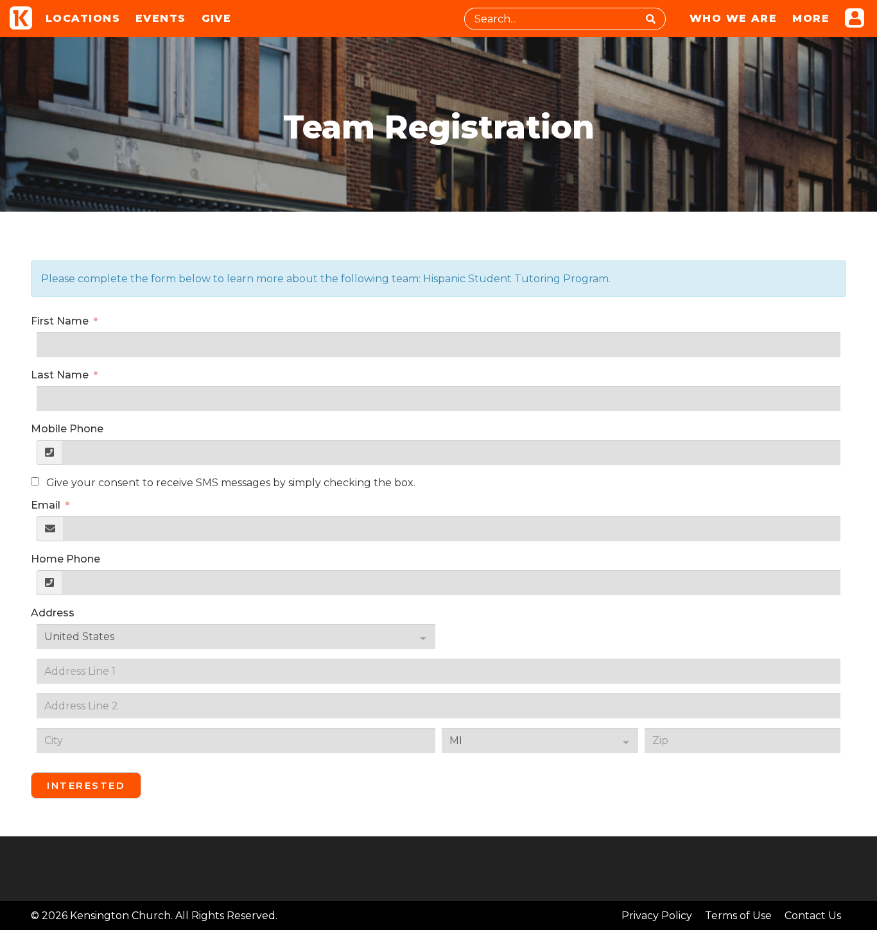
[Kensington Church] (21, 18)
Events (160, 18)
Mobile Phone (67, 429)
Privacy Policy (656, 915)
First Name (61, 321)
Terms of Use (738, 915)
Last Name (61, 375)
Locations (83, 18)
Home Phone (65, 559)
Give (217, 18)
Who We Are (733, 18)
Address (52, 613)
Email (47, 505)
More (810, 18)
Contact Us (813, 915)
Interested (86, 785)
